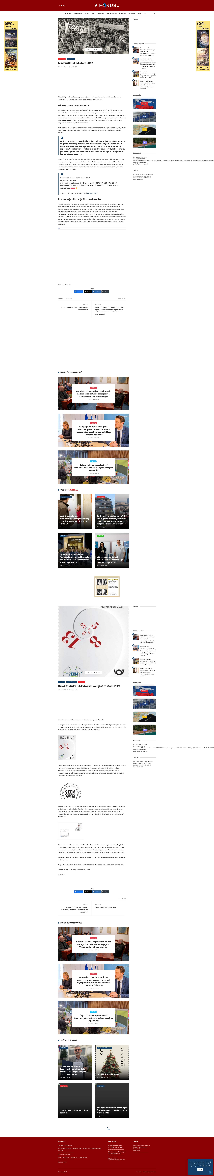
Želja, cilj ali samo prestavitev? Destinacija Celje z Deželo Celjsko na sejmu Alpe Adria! (93, 468)
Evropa (87, 13)
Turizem (93, 461)
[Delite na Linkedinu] (99, 673)
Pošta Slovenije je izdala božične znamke (74, 1111)
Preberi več (206, 1166)
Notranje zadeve (66, 497)
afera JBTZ (61, 298)
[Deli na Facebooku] (91, 673)
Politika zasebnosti (149, 1172)
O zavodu (139, 1172)
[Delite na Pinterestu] (97, 673)
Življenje (122, 13)
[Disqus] (93, 345)
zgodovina (71, 59)
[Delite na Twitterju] (94, 673)
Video (139, 13)
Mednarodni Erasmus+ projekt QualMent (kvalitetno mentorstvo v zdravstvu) (74, 909)
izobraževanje (71, 682)
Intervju (132, 13)
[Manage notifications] (210, 1172)
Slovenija (77, 13)
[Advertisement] (92, 82)
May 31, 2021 (92, 193)
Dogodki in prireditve (104, 1047)
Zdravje (101, 13)
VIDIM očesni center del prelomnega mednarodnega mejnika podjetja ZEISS (110, 560)
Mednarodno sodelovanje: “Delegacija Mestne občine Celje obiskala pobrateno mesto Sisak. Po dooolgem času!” (75, 558)
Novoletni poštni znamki (108, 1074)
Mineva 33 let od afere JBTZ (105, 907)
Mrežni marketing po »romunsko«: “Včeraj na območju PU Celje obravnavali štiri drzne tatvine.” (75, 520)
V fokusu (68, 13)
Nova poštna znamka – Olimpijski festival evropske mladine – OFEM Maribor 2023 (112, 1110)
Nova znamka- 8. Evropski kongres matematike (74, 308)
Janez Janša (69, 298)
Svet (93, 13)
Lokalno (63, 536)
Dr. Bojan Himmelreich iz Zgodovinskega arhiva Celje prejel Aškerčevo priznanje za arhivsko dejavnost (73, 1070)
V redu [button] (200, 1169)
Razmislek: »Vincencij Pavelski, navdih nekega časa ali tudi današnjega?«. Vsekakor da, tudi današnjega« (93, 394)
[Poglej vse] (144, 104)
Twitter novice (111, 13)
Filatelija (61, 682)
